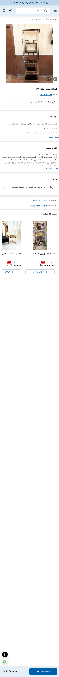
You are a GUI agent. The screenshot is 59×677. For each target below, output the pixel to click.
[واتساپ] (5, 661)
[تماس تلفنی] (5, 654)
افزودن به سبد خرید (43, 671)
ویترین (44, 205)
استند (32, 205)
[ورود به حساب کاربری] (11, 10)
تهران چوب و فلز (51, 19)
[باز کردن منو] (54, 10)
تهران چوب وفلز (46, 94)
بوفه (38, 205)
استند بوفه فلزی (36, 19)
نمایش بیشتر (53, 137)
